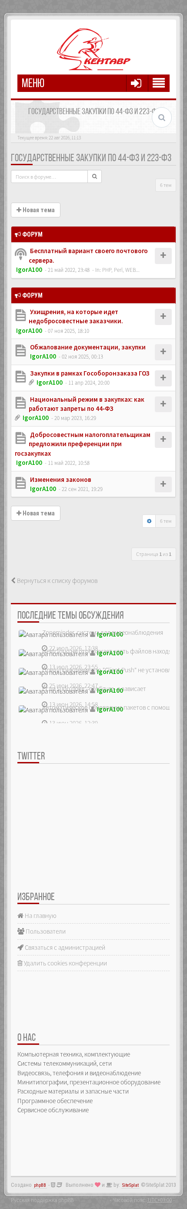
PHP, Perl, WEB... (121, 269)
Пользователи (45, 931)
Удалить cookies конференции (65, 963)
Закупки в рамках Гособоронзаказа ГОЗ (89, 373)
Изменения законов (60, 479)
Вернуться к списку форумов (56, 580)
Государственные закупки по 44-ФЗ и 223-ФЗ (91, 158)
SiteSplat (130, 1185)
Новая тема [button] (38, 210)
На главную (40, 915)
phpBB (40, 1185)
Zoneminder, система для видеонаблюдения (102, 632)
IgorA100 (29, 269)
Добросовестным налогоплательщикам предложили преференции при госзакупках (82, 443)
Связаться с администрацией (64, 947)
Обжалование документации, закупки (87, 347)
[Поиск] (94, 176)
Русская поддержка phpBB (42, 1199)
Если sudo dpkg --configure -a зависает (94, 688)
